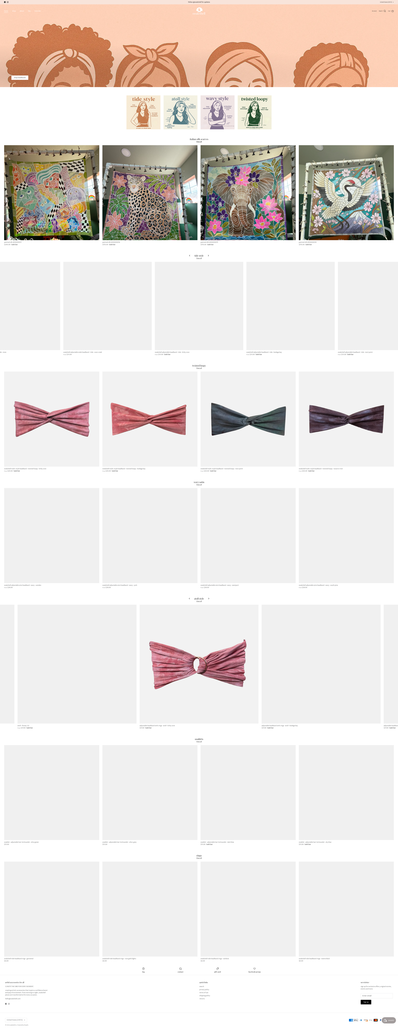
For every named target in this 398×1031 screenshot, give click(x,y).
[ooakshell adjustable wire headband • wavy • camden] (51, 535)
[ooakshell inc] (199, 11)
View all (199, 142)
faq (29, 11)
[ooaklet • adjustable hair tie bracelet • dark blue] (248, 792)
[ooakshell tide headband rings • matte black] (346, 909)
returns (202, 999)
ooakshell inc (13, 1025)
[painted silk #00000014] (346, 192)
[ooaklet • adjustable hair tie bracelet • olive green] (51, 792)
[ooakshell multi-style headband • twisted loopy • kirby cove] (51, 419)
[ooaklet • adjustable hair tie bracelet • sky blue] (346, 792)
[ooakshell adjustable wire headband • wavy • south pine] (346, 535)
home (6, 11)
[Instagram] (7, 2)
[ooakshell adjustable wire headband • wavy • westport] (248, 535)
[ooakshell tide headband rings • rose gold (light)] (150, 909)
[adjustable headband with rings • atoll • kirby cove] (199, 664)
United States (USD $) (386, 2)
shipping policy (204, 996)
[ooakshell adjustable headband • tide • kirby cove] (199, 306)
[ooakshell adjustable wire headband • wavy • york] (150, 535)
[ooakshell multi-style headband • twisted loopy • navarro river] (346, 419)
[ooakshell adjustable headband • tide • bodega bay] (290, 306)
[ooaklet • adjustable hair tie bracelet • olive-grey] (150, 792)
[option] (199, 45)
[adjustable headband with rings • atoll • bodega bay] (321, 664)
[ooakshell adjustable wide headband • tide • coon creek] (107, 306)
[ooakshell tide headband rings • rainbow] (248, 909)
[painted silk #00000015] (248, 192)
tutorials (38, 11)
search (201, 987)
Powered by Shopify (22, 1025)
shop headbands (20, 78)
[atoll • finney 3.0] (77, 664)
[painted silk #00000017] (51, 192)
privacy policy (204, 990)
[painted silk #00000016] (150, 192)
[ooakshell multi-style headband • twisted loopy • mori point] (248, 419)
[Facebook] (5, 2)
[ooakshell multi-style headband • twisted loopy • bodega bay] (150, 419)
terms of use (203, 993)
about (22, 11)
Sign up (366, 1002)
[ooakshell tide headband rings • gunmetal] (51, 909)
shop (14, 11)
